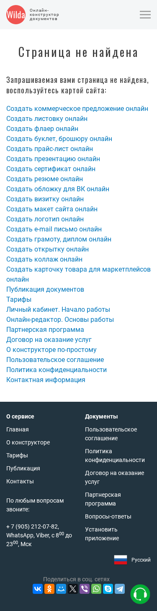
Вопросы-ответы (108, 516)
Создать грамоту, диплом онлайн (58, 239)
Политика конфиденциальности (56, 370)
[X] (73, 589)
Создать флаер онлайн (42, 129)
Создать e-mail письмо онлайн (54, 229)
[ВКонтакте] (38, 589)
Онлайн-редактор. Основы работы (60, 319)
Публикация (23, 468)
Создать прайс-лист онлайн (49, 149)
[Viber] (85, 589)
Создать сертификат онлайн (50, 169)
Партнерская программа (45, 330)
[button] (145, 14)
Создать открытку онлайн (47, 249)
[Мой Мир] (61, 589)
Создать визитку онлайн (45, 199)
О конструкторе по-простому (51, 350)
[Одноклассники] (49, 589)
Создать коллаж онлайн (44, 259)
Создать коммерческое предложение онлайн (77, 109)
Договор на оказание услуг (49, 340)
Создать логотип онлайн (45, 219)
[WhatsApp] (96, 589)
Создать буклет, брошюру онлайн (59, 139)
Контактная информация (45, 380)
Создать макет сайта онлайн (52, 209)
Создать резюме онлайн (44, 179)
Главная (17, 429)
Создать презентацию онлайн (53, 159)
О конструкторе (28, 442)
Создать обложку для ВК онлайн (57, 189)
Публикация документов (45, 289)
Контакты (20, 481)
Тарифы (18, 299)
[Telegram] (120, 589)
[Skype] (108, 589)
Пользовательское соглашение (55, 360)
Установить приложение (102, 534)
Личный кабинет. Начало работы (58, 309)
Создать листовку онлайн (47, 119)
